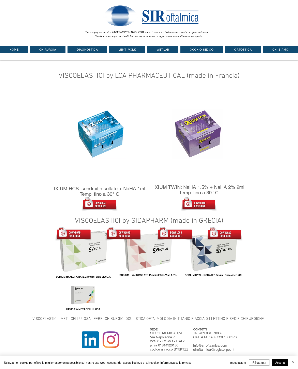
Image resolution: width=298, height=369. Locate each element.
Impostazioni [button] (237, 362)
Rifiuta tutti (259, 362)
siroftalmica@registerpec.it (213, 349)
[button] (48, 49)
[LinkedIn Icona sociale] (90, 339)
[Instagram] (111, 339)
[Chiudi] (293, 362)
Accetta (280, 362)
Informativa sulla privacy (175, 362)
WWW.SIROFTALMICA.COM (128, 32)
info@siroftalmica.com (210, 345)
